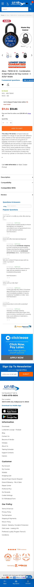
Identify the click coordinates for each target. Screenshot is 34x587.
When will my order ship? (10, 283)
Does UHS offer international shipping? (14, 239)
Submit (26, 374)
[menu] (3, 3)
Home (2, 15)
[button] (7, 234)
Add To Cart (17, 128)
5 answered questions (11, 80)
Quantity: (5, 119)
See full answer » (12, 231)
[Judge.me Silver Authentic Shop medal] (26, 557)
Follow (4, 219)
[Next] (30, 47)
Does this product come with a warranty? (15, 304)
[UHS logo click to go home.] (17, 4)
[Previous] (27, 47)
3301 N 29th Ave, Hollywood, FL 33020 (15, 402)
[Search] (17, 9)
